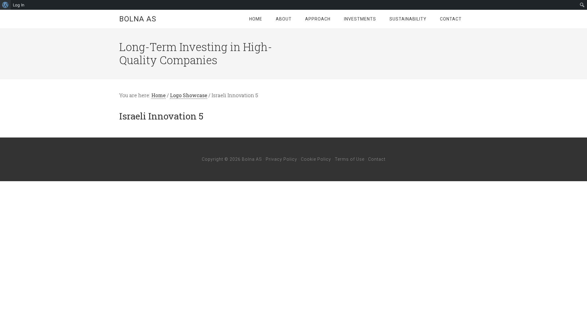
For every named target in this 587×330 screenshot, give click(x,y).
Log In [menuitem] (18, 4)
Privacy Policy (281, 159)
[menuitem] (5, 5)
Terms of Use (349, 159)
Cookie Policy (316, 159)
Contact (377, 159)
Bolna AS (137, 19)
